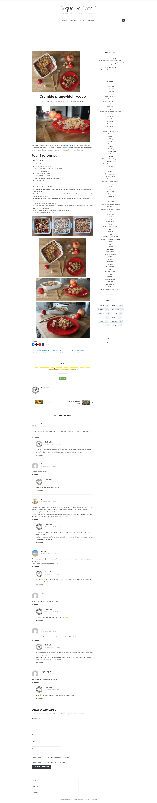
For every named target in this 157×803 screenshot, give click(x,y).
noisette (116, 317)
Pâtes (110, 224)
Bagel (110, 109)
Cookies (110, 154)
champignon (117, 309)
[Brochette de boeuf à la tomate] (86, 402)
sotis (42, 594)
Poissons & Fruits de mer (110, 236)
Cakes (110, 144)
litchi (66, 367)
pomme (82, 367)
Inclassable (110, 196)
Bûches (110, 136)
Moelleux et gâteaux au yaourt (110, 209)
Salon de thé (110, 249)
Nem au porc (49, 402)
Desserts (110, 166)
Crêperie (110, 156)
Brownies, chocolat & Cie (110, 131)
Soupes (110, 264)
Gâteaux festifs (110, 191)
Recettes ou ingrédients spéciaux (110, 239)
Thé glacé (110, 274)
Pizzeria (110, 231)
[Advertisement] (78, 38)
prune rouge (64, 369)
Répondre (35, 437)
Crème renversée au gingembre (110, 58)
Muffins (110, 211)
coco (52, 367)
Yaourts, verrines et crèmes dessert (110, 289)
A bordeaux (110, 86)
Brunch (110, 134)
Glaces (110, 194)
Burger (110, 141)
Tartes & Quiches (110, 271)
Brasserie (110, 126)
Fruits (110, 186)
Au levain (110, 106)
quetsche (73, 369)
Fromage (110, 184)
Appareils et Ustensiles (110, 101)
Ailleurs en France (110, 96)
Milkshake (110, 206)
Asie (36, 367)
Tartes (110, 269)
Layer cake (110, 201)
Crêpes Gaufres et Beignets (110, 159)
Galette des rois (110, 189)
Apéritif (110, 99)
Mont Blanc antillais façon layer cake (110, 60)
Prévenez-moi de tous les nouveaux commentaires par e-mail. (50, 757)
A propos (35, 780)
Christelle (49, 101)
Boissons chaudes (110, 119)
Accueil (64, 20)
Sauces (110, 256)
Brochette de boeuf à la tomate (73, 402)
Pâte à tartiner (110, 221)
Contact (35, 793)
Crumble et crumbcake (78, 101)
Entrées (110, 171)
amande (104, 306)
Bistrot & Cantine (110, 114)
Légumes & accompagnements (110, 204)
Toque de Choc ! (78, 8)
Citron (117, 313)
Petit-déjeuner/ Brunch (110, 226)
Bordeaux (116, 306)
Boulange (110, 121)
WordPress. (70, 799)
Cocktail (110, 146)
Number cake (110, 214)
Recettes (73, 20)
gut (42, 499)
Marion (43, 551)
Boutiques (110, 124)
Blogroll (35, 786)
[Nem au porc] (39, 402)
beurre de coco (44, 367)
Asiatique (110, 104)
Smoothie (110, 261)
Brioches (110, 129)
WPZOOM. (94, 799)
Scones (110, 259)
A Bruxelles (110, 89)
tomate (116, 325)
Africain (110, 94)
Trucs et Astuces (110, 279)
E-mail (34, 741)
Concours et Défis (110, 151)
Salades (110, 246)
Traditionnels (110, 276)
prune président (53, 369)
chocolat (104, 313)
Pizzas (110, 229)
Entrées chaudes (110, 174)
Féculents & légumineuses (110, 181)
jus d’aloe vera (66, 145)
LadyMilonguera (46, 672)
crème (103, 317)
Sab (42, 424)
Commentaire (36, 718)
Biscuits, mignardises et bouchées (110, 111)
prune (88, 367)
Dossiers (91, 20)
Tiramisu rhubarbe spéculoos (110, 70)
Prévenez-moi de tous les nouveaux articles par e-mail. (49, 762)
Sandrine (44, 464)
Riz (110, 244)
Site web (34, 748)
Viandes (110, 281)
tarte (104, 325)
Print (63, 378)
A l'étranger (110, 91)
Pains (110, 219)
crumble (59, 367)
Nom (33, 734)
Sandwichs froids (110, 254)
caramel (102, 309)
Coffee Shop (110, 149)
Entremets (110, 179)
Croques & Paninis (110, 161)
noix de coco (73, 367)
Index (110, 199)
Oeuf (110, 216)
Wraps (110, 286)
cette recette (69, 452)
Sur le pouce (110, 266)
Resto (82, 20)
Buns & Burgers (110, 139)
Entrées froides (110, 176)
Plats (110, 234)
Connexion (110, 343)
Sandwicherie (110, 251)
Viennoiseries (110, 284)
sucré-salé (116, 321)
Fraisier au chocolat (110, 67)
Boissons (110, 116)
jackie (43, 629)
